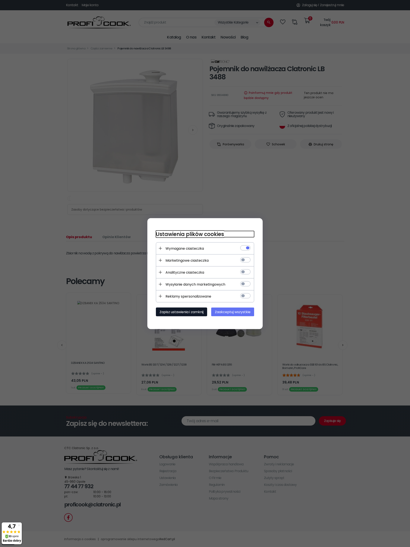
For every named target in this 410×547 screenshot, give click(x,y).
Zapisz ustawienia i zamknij (182, 311)
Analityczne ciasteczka (184, 272)
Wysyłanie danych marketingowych (195, 284)
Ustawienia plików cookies (190, 234)
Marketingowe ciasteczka (187, 260)
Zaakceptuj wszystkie (232, 311)
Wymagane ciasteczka (184, 248)
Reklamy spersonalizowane (188, 296)
